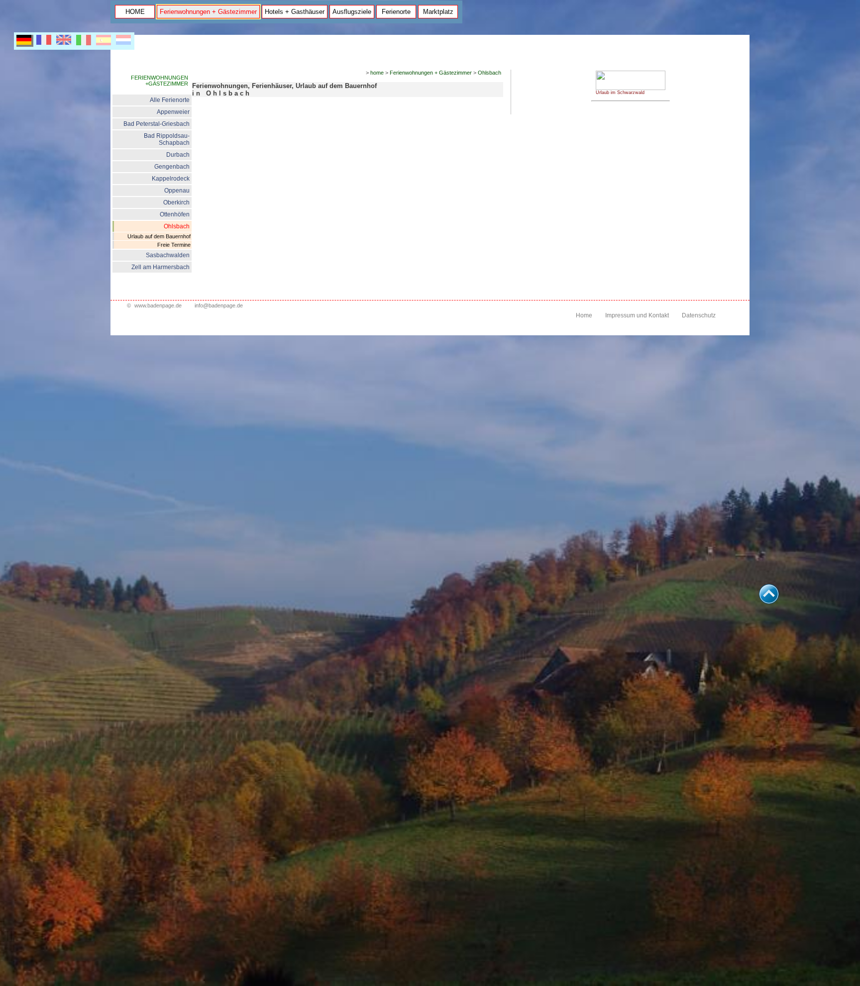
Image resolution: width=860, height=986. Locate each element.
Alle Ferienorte (170, 100)
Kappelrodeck (171, 178)
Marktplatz (438, 11)
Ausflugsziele (351, 11)
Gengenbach (172, 166)
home (377, 73)
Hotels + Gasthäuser (294, 11)
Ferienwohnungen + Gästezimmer (208, 11)
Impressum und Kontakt (637, 315)
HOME (135, 11)
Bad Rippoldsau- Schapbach (167, 139)
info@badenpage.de (219, 305)
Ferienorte (396, 11)
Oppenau (177, 190)
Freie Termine (174, 245)
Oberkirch (176, 202)
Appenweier (173, 111)
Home (584, 315)
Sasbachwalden (168, 255)
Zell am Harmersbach (160, 267)
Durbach (178, 154)
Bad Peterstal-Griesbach (156, 123)
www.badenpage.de (158, 305)
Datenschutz (699, 315)
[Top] (769, 601)
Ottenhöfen (175, 214)
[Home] (630, 88)
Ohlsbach (177, 226)
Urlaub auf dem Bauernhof (159, 236)
